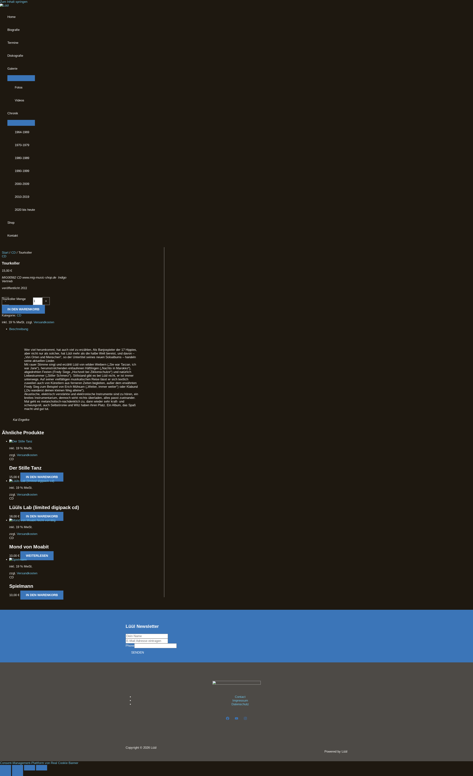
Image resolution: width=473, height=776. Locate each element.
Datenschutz (240, 704)
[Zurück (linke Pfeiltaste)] (5, 773)
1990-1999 (22, 171)
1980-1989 (22, 158)
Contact (240, 697)
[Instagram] (245, 719)
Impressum (240, 700)
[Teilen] (29, 767)
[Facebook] (227, 719)
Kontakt (12, 235)
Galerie (12, 68)
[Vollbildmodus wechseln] (17, 767)
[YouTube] (236, 719)
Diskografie (15, 55)
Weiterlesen (37, 555)
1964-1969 (22, 132)
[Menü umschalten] (21, 78)
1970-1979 (22, 145)
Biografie (13, 30)
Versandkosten (44, 322)
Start (5, 252)
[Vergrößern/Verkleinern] (5, 767)
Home (11, 17)
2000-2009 (22, 184)
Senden (137, 652)
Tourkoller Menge (14, 299)
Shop (10, 222)
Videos (19, 100)
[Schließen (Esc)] (41, 767)
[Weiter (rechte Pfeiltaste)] (17, 773)
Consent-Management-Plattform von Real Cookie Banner (39, 763)
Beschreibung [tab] (18, 329)
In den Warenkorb (23, 309)
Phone (130, 645)
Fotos (19, 87)
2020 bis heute (25, 210)
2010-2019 (22, 197)
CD (13, 252)
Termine (12, 43)
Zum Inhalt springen (13, 2)
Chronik (12, 113)
